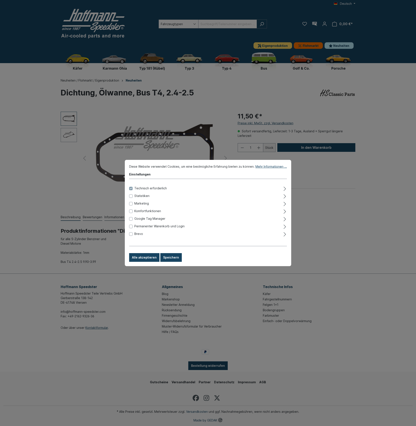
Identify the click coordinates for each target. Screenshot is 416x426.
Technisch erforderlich (150, 188)
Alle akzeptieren (144, 257)
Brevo (138, 234)
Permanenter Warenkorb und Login (159, 226)
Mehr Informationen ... (271, 166)
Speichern (171, 257)
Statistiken (142, 196)
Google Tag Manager (149, 218)
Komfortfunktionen (147, 211)
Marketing (141, 203)
